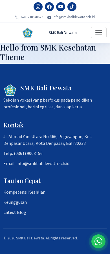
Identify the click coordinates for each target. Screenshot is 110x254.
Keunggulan (15, 202)
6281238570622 (32, 17)
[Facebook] (49, 6)
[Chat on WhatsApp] (98, 241)
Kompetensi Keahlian (24, 192)
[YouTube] (60, 6)
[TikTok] (71, 6)
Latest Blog (14, 212)
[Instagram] (38, 6)
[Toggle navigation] (99, 32)
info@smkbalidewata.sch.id (74, 17)
